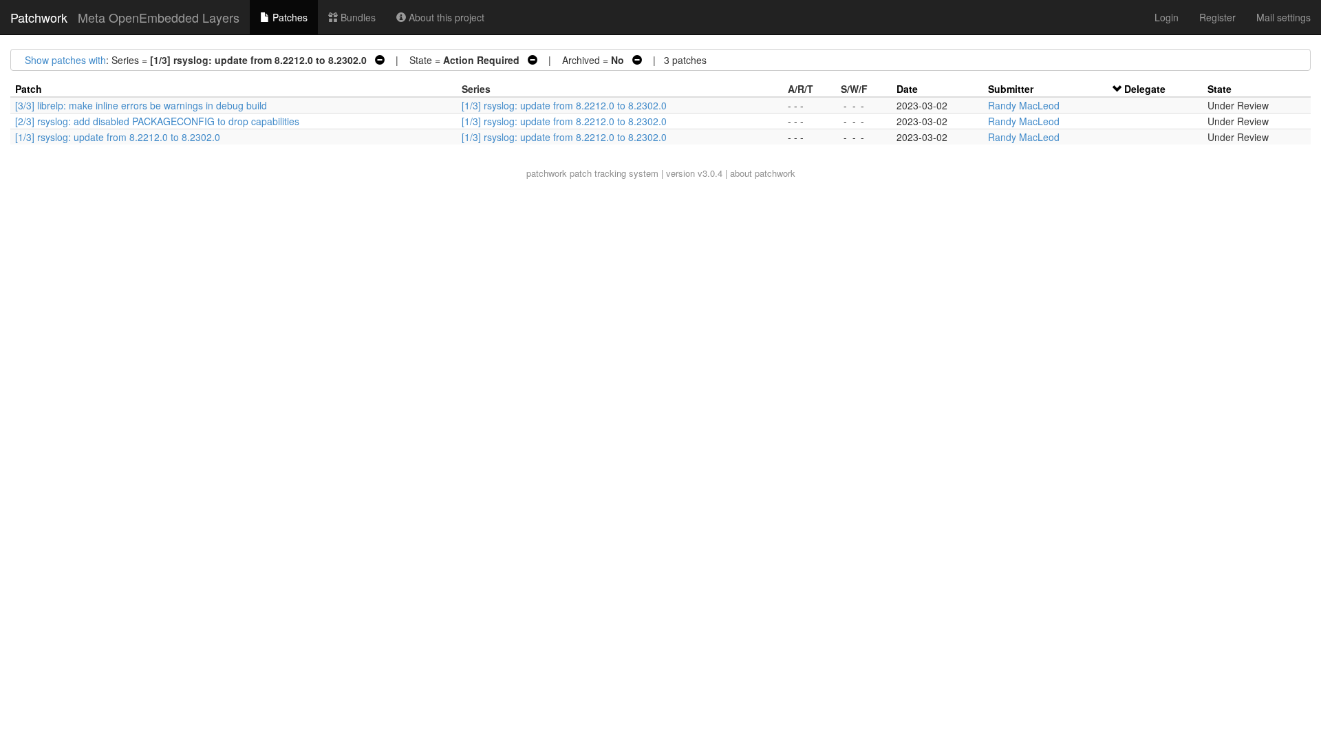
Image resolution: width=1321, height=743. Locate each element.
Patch (28, 89)
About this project (445, 17)
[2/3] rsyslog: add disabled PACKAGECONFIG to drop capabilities (157, 121)
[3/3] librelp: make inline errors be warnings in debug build (141, 105)
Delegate (1145, 89)
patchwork (546, 173)
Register (1217, 17)
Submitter (1010, 89)
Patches (289, 17)
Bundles (357, 17)
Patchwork (38, 17)
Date (907, 89)
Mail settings (1283, 17)
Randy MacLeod (1024, 105)
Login (1166, 17)
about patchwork (762, 173)
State (1219, 89)
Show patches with (65, 60)
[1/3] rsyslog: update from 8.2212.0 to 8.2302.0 (564, 105)
